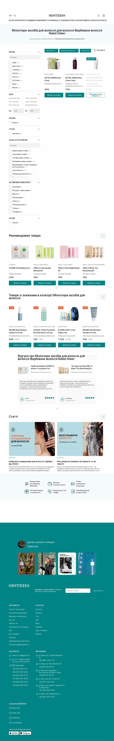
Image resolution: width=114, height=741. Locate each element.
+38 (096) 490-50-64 (20, 685)
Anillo (36, 265)
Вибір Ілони (91, 59)
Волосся (39, 609)
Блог (10, 630)
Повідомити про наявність (95, 95)
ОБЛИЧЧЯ (20, 20)
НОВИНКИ (40, 20)
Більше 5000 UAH (31, 105)
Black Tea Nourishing (97, 265)
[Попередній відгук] (89, 357)
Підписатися (32, 546)
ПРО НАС (90, 20)
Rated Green (49, 74)
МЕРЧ (34, 20)
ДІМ (30, 20)
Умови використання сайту (19, 641)
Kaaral (36, 326)
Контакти (12, 637)
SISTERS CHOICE (74, 20)
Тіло (37, 616)
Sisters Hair (16, 708)
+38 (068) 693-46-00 (20, 678)
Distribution (16, 718)
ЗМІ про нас (13, 623)
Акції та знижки (41, 630)
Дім (37, 620)
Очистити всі (85, 50)
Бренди (38, 634)
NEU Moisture (20, 326)
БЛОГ (96, 20)
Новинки (39, 627)
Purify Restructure (47, 326)
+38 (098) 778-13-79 (46, 660)
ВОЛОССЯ (13, 20)
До (26, 111)
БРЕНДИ (84, 20)
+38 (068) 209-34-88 (47, 690)
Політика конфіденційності (19, 644)
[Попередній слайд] (98, 236)
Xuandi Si (12, 265)
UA (10, 15)
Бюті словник (14, 634)
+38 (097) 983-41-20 (20, 675)
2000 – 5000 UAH (31, 102)
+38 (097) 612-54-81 (19, 669)
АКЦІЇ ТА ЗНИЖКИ (61, 20)
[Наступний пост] (92, 563)
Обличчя (39, 613)
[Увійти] (98, 15)
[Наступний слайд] (103, 236)
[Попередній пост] (21, 563)
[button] (51, 50)
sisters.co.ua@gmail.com (21, 655)
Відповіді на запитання (17, 616)
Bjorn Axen (62, 326)
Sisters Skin (16, 713)
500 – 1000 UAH (14, 105)
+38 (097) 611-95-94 (46, 667)
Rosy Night (68, 265)
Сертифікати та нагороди (18, 627)
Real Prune (80, 74)
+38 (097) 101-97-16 (46, 675)
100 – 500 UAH (13, 102)
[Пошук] (14, 15)
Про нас (12, 620)
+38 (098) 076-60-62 (47, 697)
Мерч (38, 623)
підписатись (98, 591)
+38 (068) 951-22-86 (19, 682)
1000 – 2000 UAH (31, 98)
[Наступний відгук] (94, 357)
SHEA (98, 74)
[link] (103, 15)
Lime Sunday (44, 265)
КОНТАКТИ (102, 20)
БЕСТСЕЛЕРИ (49, 20)
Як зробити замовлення (18, 613)
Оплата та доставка (16, 609)
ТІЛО (26, 20)
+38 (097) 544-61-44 (46, 682)
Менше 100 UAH (14, 98)
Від (10, 111)
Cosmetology (17, 723)
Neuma (11, 326)
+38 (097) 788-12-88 (20, 672)
